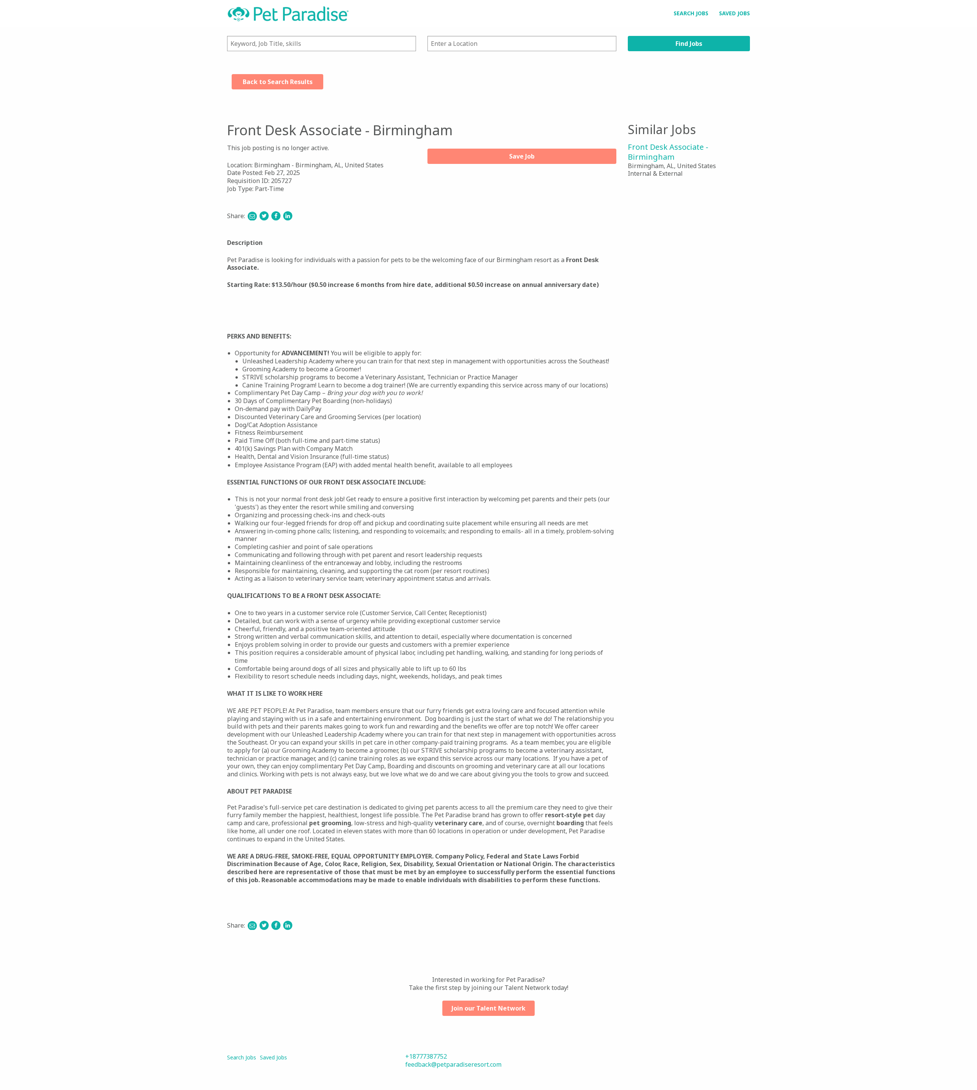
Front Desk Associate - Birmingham (668, 152)
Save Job (522, 156)
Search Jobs (691, 13)
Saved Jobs (734, 13)
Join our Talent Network (488, 1008)
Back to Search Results (278, 82)
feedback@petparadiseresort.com (453, 1064)
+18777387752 (426, 1056)
